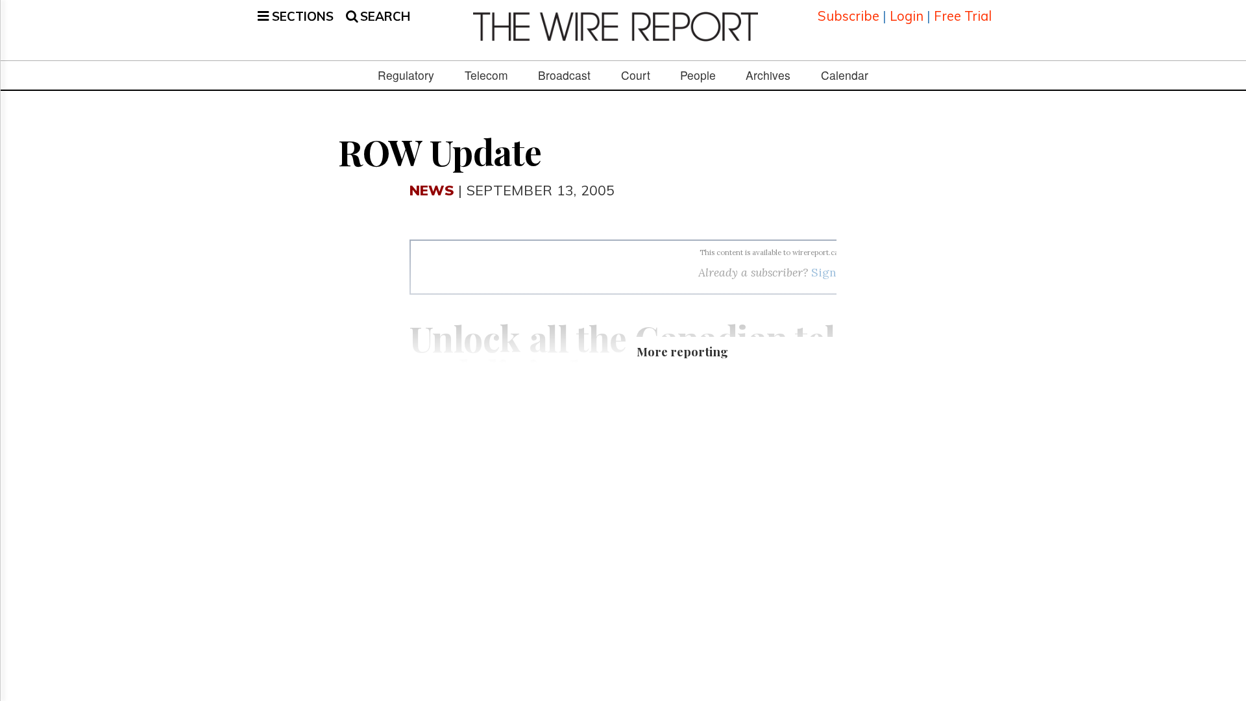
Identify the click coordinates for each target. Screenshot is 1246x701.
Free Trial (963, 16)
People (698, 75)
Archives (768, 75)
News (431, 190)
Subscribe (848, 16)
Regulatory (406, 75)
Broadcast (564, 75)
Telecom (486, 75)
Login (906, 16)
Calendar (844, 75)
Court (635, 75)
